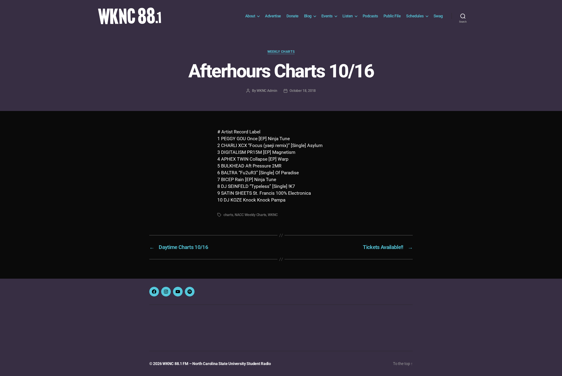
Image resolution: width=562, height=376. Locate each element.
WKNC (272, 215)
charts (228, 215)
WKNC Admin (267, 91)
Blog (308, 16)
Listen (347, 16)
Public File (392, 16)
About (250, 16)
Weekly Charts (281, 52)
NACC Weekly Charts (250, 215)
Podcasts (370, 16)
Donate (292, 16)
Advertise (273, 16)
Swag (438, 16)
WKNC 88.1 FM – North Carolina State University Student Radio (216, 363)
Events (327, 16)
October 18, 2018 (303, 91)
